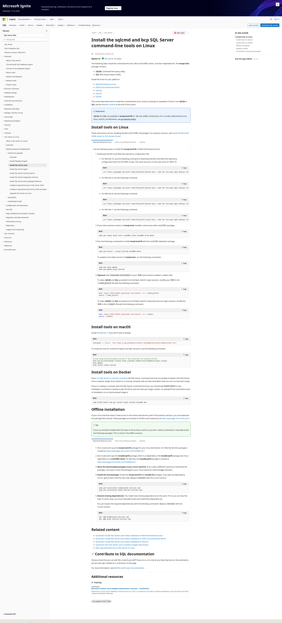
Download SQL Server (270, 25)
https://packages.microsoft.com (174, 418)
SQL (100, 33)
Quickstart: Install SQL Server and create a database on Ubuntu (122, 542)
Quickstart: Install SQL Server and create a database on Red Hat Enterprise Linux (129, 535)
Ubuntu (99, 90)
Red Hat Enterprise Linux (106, 84)
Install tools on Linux (244, 37)
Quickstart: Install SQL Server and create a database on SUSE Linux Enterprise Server (131, 538)
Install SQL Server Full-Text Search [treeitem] (22, 173)
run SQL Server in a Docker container (112, 378)
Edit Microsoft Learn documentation (129, 568)
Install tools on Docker (244, 43)
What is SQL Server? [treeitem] (13, 60)
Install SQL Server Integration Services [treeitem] (24, 177)
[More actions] (189, 33)
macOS (99, 93)
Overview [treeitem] (13, 157)
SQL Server (108, 33)
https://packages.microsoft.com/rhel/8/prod (124, 451)
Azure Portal (253, 25)
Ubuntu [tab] (142, 142)
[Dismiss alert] (277, 4)
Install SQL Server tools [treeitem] (18, 165)
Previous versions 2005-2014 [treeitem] (14, 52)
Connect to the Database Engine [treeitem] (18, 68)
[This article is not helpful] (257, 59)
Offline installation (243, 46)
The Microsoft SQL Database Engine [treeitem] (19, 64)
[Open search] (271, 19)
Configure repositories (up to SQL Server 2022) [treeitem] (27, 185)
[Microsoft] (4, 19)
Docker (99, 96)
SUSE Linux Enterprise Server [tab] (125, 142)
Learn (94, 33)
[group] (145, 172)
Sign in (276, 19)
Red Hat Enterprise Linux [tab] (102, 142)
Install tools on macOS (244, 40)
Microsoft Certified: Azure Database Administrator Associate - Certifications (120, 589)
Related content (108, 104)
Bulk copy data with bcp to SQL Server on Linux (115, 548)
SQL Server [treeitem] (8, 44)
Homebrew (101, 333)
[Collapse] (47, 31)
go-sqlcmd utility (128, 119)
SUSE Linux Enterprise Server (108, 87)
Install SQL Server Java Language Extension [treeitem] (26, 181)
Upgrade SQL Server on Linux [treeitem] (20, 193)
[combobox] (25, 35)
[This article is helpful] (254, 59)
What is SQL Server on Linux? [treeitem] (17, 141)
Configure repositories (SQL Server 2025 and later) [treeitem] (28, 189)
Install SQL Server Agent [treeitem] (19, 169)
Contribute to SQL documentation (248, 51)
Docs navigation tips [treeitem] (11, 48)
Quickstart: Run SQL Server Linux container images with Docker (122, 545)
